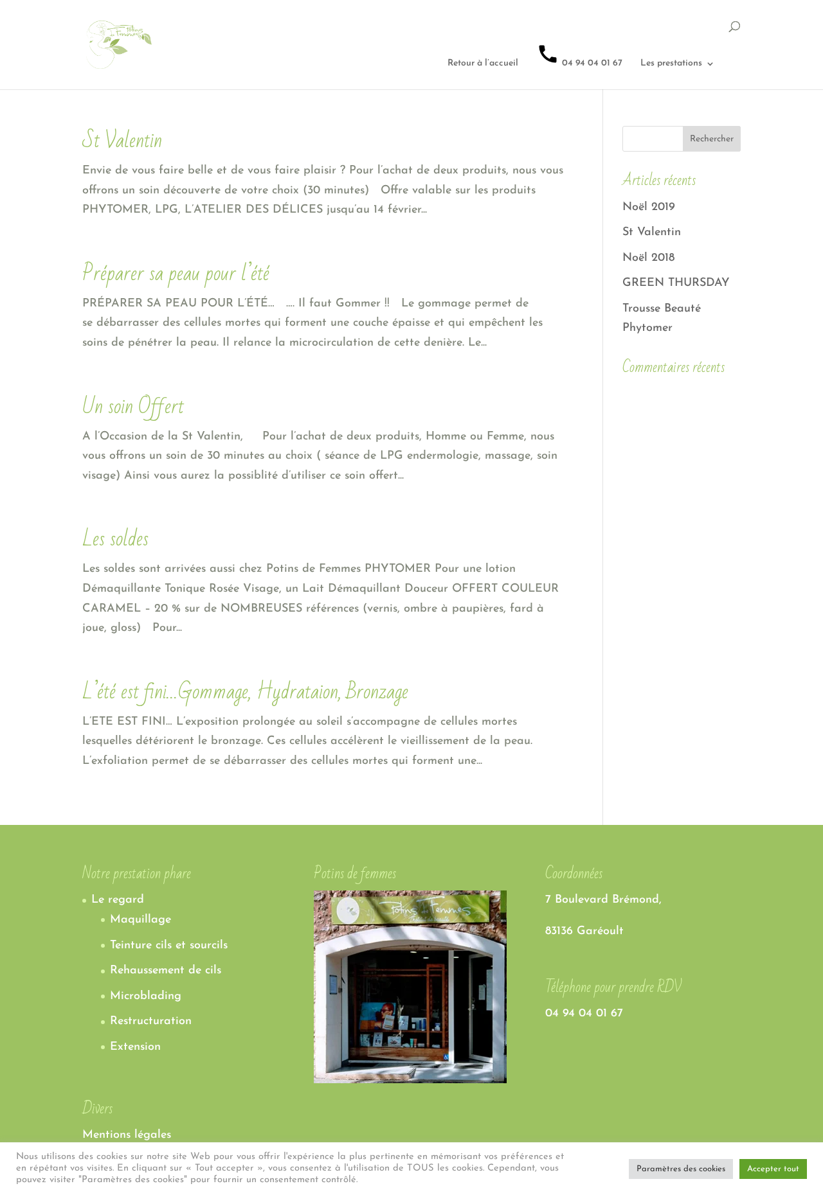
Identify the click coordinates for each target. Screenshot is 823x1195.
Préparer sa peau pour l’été (175, 273)
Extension (135, 1047)
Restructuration (151, 1021)
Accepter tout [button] (773, 1169)
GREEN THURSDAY (676, 283)
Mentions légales (126, 1135)
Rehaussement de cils (165, 971)
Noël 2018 (648, 258)
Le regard (117, 900)
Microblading (145, 996)
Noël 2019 (648, 207)
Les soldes (115, 539)
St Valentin (122, 140)
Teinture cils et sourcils (169, 946)
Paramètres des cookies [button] (681, 1169)
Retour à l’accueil (483, 63)
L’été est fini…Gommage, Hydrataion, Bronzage (245, 692)
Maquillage (140, 920)
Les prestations (671, 63)
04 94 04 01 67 (590, 63)
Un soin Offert (133, 406)
